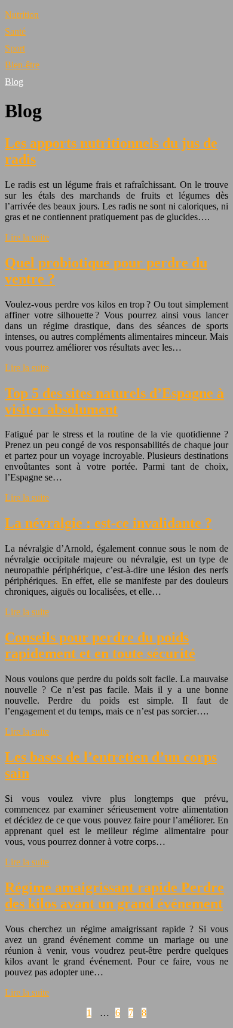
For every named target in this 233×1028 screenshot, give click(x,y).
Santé (15, 31)
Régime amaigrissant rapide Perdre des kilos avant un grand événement (114, 895)
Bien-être (22, 65)
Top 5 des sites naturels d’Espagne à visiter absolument (114, 401)
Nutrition (22, 15)
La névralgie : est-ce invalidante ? (108, 523)
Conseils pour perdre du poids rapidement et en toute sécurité (100, 645)
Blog (14, 82)
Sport (15, 48)
